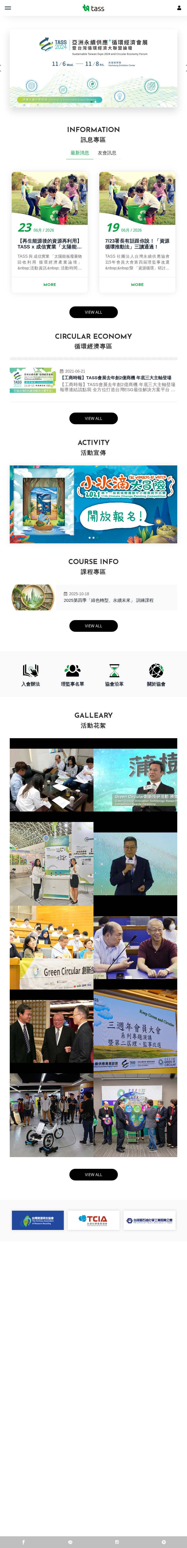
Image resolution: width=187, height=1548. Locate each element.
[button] (92, 102)
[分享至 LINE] (70, 1542)
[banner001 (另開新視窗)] (100, 68)
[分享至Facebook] (23, 1542)
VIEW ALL (93, 312)
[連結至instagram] (117, 1542)
